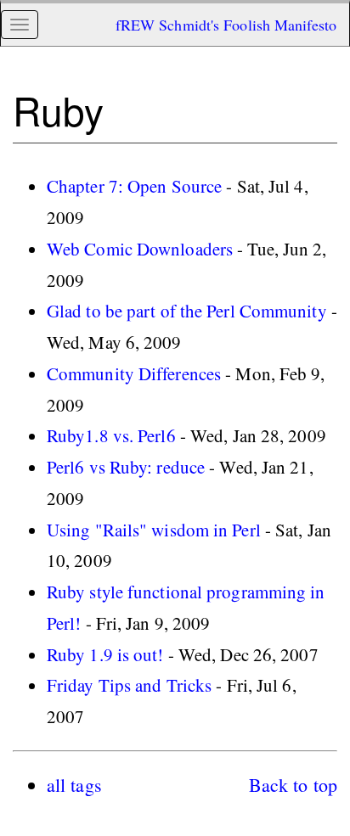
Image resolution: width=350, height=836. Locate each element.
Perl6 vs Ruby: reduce (126, 467)
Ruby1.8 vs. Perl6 (111, 435)
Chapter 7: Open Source (134, 186)
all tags (74, 784)
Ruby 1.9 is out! (105, 654)
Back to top (293, 784)
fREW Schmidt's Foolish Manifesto (226, 24)
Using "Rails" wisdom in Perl (154, 529)
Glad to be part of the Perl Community (187, 311)
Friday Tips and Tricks (129, 685)
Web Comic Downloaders (140, 249)
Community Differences (134, 373)
